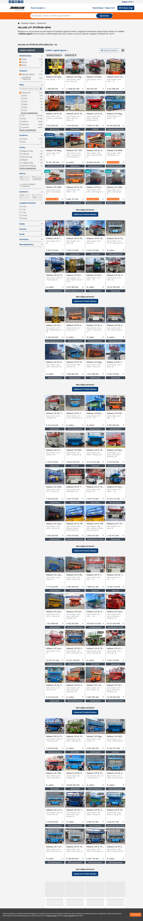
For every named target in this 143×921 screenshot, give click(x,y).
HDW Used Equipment (115, 254)
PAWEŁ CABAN (75, 129)
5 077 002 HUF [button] (72, 287)
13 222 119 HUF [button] (113, 587)
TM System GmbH (115, 429)
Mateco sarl (95, 590)
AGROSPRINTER (75, 92)
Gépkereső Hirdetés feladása (85, 214)
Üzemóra (22, 229)
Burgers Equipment (95, 825)
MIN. (21, 176)
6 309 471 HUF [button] (93, 126)
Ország (22, 147)
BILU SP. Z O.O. (54, 129)
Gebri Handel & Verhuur (75, 701)
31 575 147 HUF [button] (113, 499)
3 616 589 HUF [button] (52, 126)
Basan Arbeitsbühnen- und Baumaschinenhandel (81, 291)
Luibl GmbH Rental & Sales (115, 129)
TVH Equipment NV (75, 203)
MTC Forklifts (95, 664)
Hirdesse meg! (127, 8)
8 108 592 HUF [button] (72, 859)
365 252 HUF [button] (92, 89)
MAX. (33, 176)
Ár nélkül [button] (70, 162)
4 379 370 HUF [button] (113, 462)
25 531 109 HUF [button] (52, 162)
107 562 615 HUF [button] (94, 624)
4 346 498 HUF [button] (72, 587)
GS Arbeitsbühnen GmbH (115, 466)
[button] (31, 50)
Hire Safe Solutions (95, 291)
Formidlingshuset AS (95, 627)
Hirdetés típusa (25, 56)
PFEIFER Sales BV (95, 378)
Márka (21, 85)
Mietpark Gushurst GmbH (75, 539)
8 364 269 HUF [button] (93, 748)
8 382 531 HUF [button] (93, 822)
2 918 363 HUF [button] (52, 748)
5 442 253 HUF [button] (52, 337)
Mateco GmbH (54, 254)
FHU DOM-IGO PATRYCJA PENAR (117, 92)
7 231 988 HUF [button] (93, 374)
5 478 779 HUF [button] (52, 250)
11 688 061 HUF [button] (73, 89)
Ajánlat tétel (112, 162)
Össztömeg (23, 239)
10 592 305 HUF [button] (73, 785)
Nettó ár (22, 173)
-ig (32, 195)
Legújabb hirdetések (27, 203)
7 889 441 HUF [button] (93, 587)
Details (22, 224)
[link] (54, 66)
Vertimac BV (75, 466)
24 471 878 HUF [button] (113, 624)
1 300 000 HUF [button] (52, 89)
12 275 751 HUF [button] (52, 660)
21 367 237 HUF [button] (113, 748)
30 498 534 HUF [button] (93, 162)
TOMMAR (95, 129)
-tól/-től (21, 195)
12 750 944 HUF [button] (113, 697)
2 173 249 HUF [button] (52, 587)
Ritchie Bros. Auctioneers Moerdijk (117, 166)
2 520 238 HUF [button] (113, 425)
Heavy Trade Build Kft (54, 92)
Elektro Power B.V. (75, 378)
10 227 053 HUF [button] (113, 287)
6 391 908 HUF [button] (113, 89)
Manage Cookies (52, 915)
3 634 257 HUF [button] (113, 822)
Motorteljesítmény (26, 244)
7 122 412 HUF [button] (113, 536)
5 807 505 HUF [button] (93, 697)
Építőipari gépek (28, 23)
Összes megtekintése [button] (29, 113)
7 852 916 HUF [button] (72, 536)
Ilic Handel (95, 92)
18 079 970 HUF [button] (73, 462)
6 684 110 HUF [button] (93, 859)
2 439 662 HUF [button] (72, 126)
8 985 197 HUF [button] (72, 199)
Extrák (21, 234)
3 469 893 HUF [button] (72, 374)
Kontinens (23, 135)
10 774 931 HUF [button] (93, 462)
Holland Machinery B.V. (95, 166)
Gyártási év (23, 192)
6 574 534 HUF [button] (52, 425)
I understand (135, 915)
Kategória (23, 71)
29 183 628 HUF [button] (113, 126)
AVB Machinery (75, 166)
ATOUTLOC (115, 752)
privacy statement (69, 915)
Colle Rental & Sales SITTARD (115, 825)
